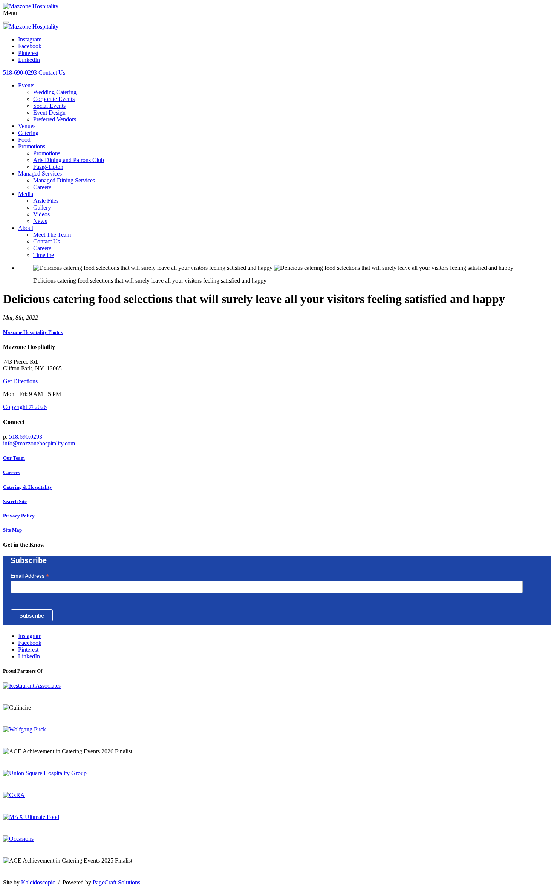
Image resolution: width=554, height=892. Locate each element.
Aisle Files (45, 200)
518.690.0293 (25, 436)
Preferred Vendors (54, 119)
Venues (26, 126)
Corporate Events (54, 99)
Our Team (14, 458)
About (25, 228)
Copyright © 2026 (25, 407)
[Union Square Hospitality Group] (45, 773)
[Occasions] (18, 838)
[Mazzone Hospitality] (30, 6)
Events (26, 85)
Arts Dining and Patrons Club (68, 160)
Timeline (43, 255)
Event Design (49, 112)
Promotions (31, 146)
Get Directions (20, 381)
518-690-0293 (20, 72)
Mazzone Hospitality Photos (33, 332)
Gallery (42, 207)
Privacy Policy (19, 516)
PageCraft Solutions (116, 882)
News (40, 221)
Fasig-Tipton (48, 167)
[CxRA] (14, 795)
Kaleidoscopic (38, 882)
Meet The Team (52, 234)
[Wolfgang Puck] (24, 729)
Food (24, 139)
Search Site (15, 501)
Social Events (49, 106)
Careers (42, 187)
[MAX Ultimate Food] (31, 817)
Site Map (12, 530)
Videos (41, 214)
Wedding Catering (55, 92)
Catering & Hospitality (27, 487)
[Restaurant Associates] (32, 685)
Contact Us (51, 72)
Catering (28, 133)
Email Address (30, 576)
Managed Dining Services (64, 180)
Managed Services (40, 173)
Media (25, 194)
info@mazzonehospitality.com (39, 443)
